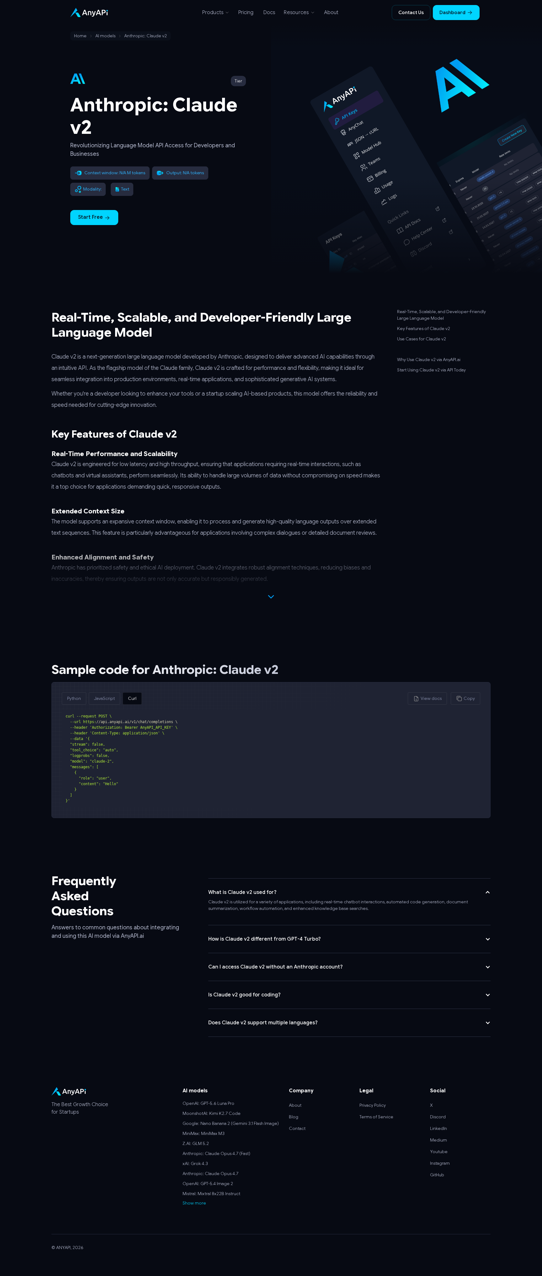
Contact (297, 1128)
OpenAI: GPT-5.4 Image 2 (208, 1183)
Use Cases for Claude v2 (421, 339)
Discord (438, 1117)
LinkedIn (438, 1128)
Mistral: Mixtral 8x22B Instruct (211, 1193)
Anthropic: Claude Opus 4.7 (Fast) (216, 1153)
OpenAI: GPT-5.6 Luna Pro (208, 1103)
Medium (438, 1140)
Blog (293, 1117)
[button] (216, 12)
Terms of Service (376, 1117)
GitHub (437, 1175)
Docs (269, 12)
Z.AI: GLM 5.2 (196, 1143)
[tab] (74, 698)
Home (80, 36)
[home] (112, 12)
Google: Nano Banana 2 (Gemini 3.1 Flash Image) (231, 1123)
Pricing (245, 12)
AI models (105, 36)
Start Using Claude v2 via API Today (431, 370)
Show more (194, 1203)
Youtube (439, 1151)
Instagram (440, 1163)
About (331, 12)
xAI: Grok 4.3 (195, 1163)
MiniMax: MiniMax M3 (204, 1133)
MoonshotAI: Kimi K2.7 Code (212, 1113)
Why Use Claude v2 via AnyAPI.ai (428, 359)
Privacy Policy (372, 1105)
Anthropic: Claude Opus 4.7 (210, 1173)
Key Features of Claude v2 (423, 328)
